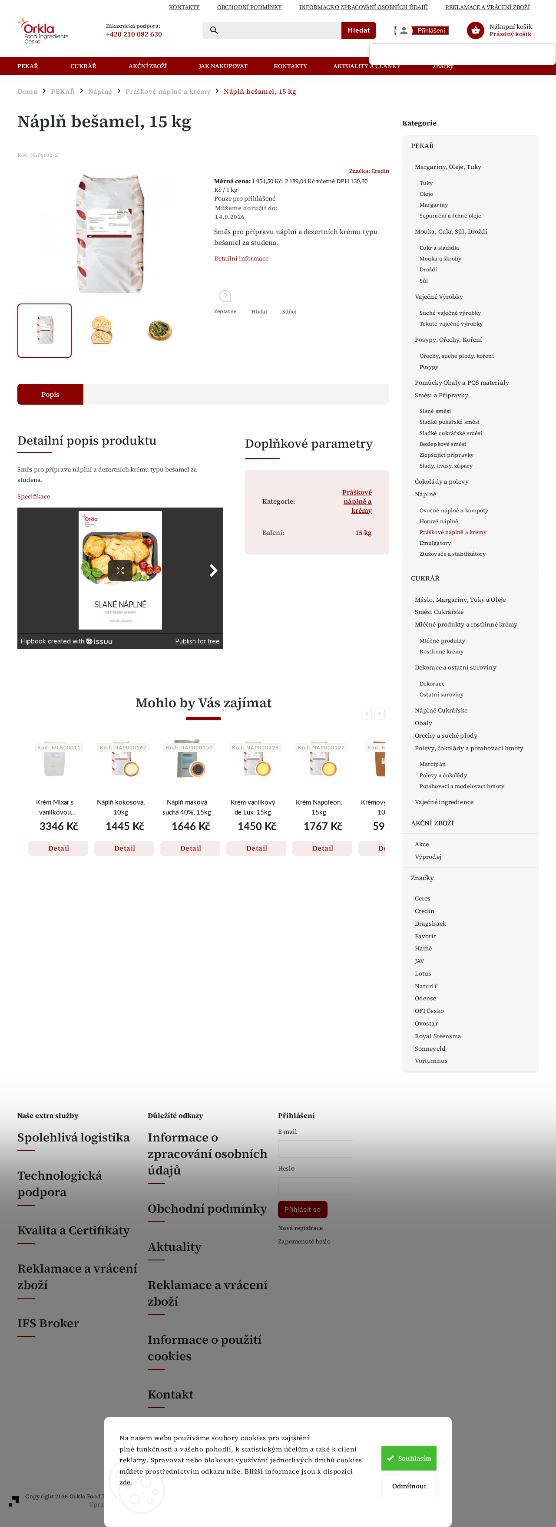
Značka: (369, 171)
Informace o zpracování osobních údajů (208, 1153)
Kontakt (170, 1394)
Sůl (424, 280)
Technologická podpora (59, 1183)
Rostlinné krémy (442, 651)
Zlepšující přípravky (446, 454)
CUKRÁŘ (425, 578)
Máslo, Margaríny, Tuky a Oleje (460, 599)
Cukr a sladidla (440, 247)
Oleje (427, 194)
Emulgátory (435, 543)
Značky (422, 877)
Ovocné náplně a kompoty (454, 510)
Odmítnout (409, 1486)
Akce (422, 844)
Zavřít (361, 326)
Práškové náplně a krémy (453, 532)
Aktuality (175, 1246)
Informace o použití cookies (204, 1347)
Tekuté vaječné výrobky (451, 323)
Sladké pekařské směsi (450, 421)
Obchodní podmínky (249, 7)
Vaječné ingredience (444, 802)
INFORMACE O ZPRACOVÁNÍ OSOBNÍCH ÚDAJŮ (363, 7)
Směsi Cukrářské (439, 611)
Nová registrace (300, 1228)
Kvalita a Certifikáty (73, 1230)
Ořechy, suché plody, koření (457, 355)
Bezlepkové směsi (443, 444)
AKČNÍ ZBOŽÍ (432, 823)
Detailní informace (241, 258)
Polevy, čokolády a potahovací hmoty (469, 748)
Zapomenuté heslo (304, 1241)
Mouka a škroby (440, 258)
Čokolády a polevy (442, 481)
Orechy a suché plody (446, 735)
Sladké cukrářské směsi (451, 433)
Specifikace (33, 496)
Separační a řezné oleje (450, 215)
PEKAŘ (422, 145)
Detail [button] (59, 848)
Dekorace (432, 683)
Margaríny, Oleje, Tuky (448, 166)
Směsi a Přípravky (441, 395)
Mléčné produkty (443, 640)
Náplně (426, 494)
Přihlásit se (303, 1209)
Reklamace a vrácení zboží (487, 7)
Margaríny (434, 204)
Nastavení (134, 1500)
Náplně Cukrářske (441, 710)
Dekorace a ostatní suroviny (455, 667)
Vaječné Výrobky (439, 296)
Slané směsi (435, 411)
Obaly (424, 723)
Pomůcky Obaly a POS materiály (462, 382)
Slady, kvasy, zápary (446, 465)
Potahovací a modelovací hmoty (462, 786)
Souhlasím (414, 1458)
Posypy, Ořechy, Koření (448, 339)
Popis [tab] (50, 394)
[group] (55, 814)
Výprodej (428, 856)
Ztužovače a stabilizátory (453, 553)
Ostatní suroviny (442, 694)
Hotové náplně (439, 521)
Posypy (429, 366)
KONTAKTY (184, 7)
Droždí (428, 269)
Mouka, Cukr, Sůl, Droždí (451, 231)
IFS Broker (48, 1323)
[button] (54, 839)
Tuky (426, 183)
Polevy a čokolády (443, 775)
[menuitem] (37, 66)
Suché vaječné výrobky (450, 313)
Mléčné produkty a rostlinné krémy (466, 624)
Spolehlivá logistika (73, 1137)
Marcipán (433, 764)
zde (125, 1482)
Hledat (359, 30)
